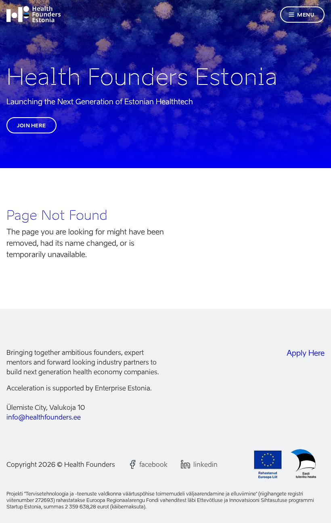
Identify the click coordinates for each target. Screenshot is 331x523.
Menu (305, 15)
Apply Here (306, 353)
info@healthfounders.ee (43, 417)
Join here (31, 125)
